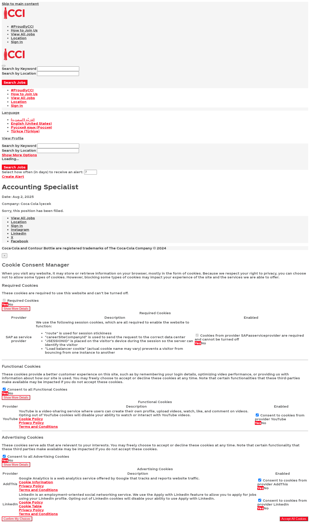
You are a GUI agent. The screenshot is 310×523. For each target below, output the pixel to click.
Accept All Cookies (293, 519)
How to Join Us (24, 30)
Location (19, 38)
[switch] (4, 300)
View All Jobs (23, 34)
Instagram (20, 229)
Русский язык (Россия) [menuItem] (31, 127)
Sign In (17, 42)
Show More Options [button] (19, 155)
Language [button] (11, 112)
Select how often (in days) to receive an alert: (42, 172)
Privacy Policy (31, 423)
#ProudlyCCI (22, 26)
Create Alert (13, 176)
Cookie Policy (31, 419)
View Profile (13, 138)
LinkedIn (18, 233)
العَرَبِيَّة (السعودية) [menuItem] (23, 120)
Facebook (19, 241)
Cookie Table (30, 506)
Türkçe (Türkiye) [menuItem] (25, 131)
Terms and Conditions (38, 426)
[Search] (3, 65)
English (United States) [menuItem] (31, 123)
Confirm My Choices (17, 519)
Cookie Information (36, 482)
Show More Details (16, 308)
